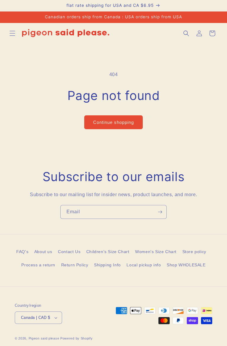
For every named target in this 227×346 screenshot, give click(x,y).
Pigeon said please (44, 338)
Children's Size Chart (107, 251)
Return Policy (74, 265)
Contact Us (69, 251)
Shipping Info (107, 265)
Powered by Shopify (76, 338)
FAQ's (22, 251)
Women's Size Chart (155, 251)
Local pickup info (144, 265)
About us (43, 251)
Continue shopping (113, 122)
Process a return (38, 265)
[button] (12, 33)
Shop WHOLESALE (186, 265)
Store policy (194, 251)
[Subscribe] (159, 212)
